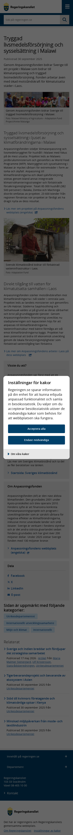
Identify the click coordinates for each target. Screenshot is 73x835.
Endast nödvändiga (36, 440)
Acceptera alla (36, 428)
